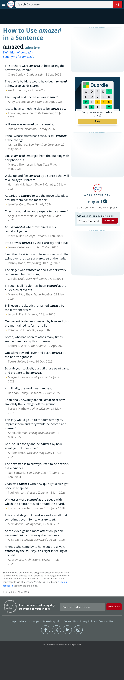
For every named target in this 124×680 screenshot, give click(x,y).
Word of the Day (97, 195)
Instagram (78, 629)
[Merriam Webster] (97, 188)
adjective (32, 47)
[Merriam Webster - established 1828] (10, 4)
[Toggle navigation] (3, 4)
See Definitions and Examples (96, 207)
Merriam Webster (10, 606)
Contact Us (70, 621)
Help (13, 621)
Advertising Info (52, 621)
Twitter (56, 629)
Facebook (45, 629)
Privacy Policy (88, 621)
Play (97, 121)
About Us (24, 621)
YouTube (67, 629)
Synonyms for (17, 57)
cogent (95, 201)
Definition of (17, 52)
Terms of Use (106, 621)
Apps (36, 621)
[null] (105, 201)
